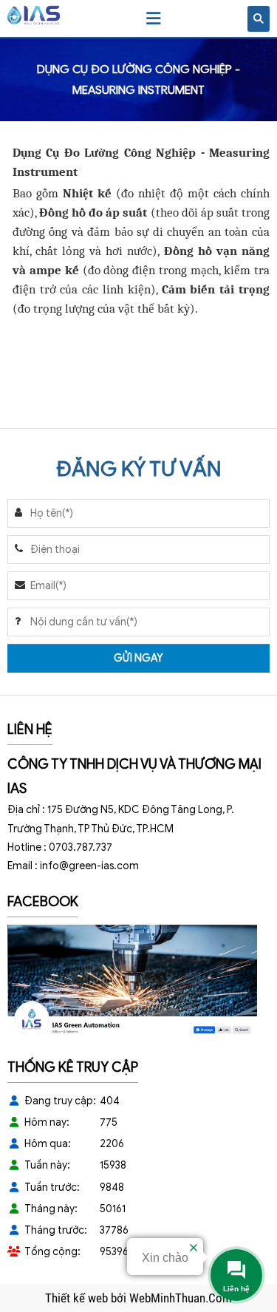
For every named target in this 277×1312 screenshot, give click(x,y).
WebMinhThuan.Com (180, 1298)
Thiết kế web (78, 1298)
